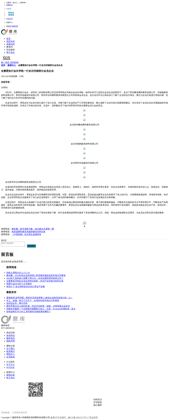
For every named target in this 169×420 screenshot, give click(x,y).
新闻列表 (10, 375)
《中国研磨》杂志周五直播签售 (26, 234)
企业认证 (9, 19)
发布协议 (10, 335)
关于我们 (10, 348)
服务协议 (10, 338)
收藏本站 (9, 5)
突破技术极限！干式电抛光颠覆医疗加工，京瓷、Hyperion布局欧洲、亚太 (41, 309)
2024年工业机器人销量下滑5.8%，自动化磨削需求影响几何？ (35, 278)
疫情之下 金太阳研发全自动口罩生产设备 (25, 286)
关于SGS (10, 364)
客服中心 (9, 22)
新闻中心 (12, 65)
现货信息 (10, 41)
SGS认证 (10, 367)
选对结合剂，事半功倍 (16, 303)
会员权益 (10, 357)
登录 (9, 26)
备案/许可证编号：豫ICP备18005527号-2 (69, 417)
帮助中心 (10, 354)
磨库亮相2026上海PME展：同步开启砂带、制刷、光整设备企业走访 (38, 306)
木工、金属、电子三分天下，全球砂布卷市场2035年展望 (32, 300)
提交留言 (31, 246)
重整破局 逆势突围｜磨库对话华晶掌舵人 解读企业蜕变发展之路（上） (39, 298)
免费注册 (14, 26)
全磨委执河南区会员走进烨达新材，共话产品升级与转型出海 (34, 281)
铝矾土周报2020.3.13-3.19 (18, 273)
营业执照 (93, 417)
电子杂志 (10, 52)
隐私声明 (10, 341)
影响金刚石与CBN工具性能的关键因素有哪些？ (28, 311)
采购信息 (10, 44)
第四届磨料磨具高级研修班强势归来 (28, 232)
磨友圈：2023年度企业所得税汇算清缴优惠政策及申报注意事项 (35, 275)
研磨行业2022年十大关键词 (19, 284)
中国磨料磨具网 (19, 412)
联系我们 (10, 351)
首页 (8, 38)
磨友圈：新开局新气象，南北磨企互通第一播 (33, 229)
